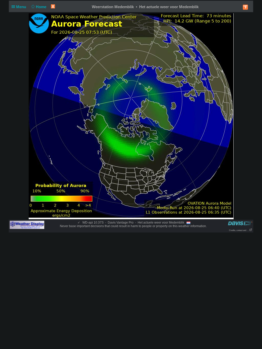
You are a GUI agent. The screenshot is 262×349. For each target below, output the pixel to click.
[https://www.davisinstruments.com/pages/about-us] (240, 223)
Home (41, 7)
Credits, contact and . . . (239, 230)
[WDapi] (27, 224)
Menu (21, 7)
